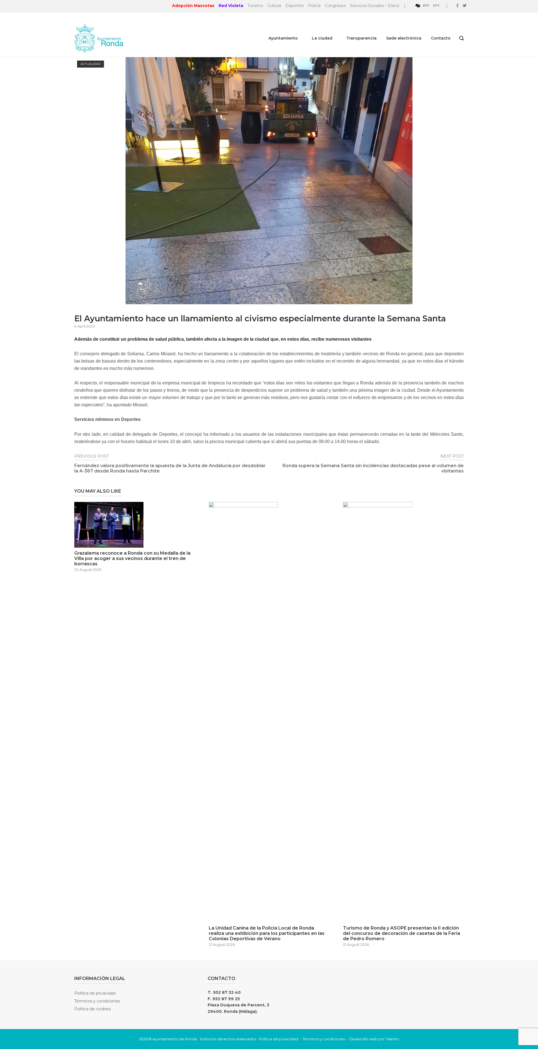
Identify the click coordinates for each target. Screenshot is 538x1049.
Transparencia (361, 38)
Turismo (255, 5)
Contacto (441, 38)
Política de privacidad (94, 993)
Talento (392, 1039)
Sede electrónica (403, 38)
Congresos (335, 5)
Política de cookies (92, 1008)
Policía (314, 5)
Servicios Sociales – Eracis (374, 5)
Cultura (274, 5)
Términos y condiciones (97, 1001)
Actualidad (90, 64)
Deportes (294, 5)
